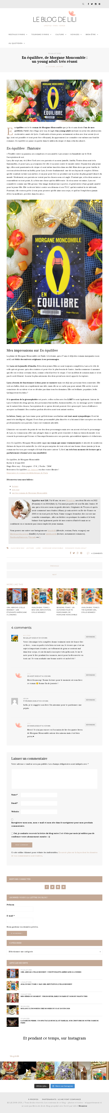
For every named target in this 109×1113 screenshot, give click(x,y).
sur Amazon (32, 469)
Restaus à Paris (17, 34)
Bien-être (91, 34)
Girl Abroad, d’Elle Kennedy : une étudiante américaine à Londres (51, 972)
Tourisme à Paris (40, 34)
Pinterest (23, 537)
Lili (29, 674)
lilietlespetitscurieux (19, 534)
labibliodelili (51, 534)
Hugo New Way (17, 548)
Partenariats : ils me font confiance (61, 1099)
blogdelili (52, 530)
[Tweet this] (74, 553)
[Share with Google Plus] (78, 553)
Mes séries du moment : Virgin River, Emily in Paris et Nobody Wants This (54, 996)
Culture (59, 34)
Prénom (10, 904)
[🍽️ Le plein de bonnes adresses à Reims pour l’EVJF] (45, 1071)
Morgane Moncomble (53, 548)
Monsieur (70, 500)
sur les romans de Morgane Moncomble (29, 493)
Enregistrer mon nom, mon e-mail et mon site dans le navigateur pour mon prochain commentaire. (52, 824)
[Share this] (70, 553)
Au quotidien (15, 43)
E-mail (11, 916)
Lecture (59, 66)
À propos (33, 1099)
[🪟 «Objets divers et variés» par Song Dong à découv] (100, 1071)
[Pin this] (82, 553)
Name (14, 794)
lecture (15, 486)
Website (15, 811)
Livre (38, 548)
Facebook (14, 537)
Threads (32, 537)
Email (14, 803)
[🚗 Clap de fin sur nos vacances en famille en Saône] (63, 1071)
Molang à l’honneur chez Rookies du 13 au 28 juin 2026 (45, 1008)
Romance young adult (75, 548)
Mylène (27, 635)
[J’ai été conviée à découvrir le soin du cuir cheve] (82, 1071)
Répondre (90, 637)
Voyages (74, 34)
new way (15, 489)
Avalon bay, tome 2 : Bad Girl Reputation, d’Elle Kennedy (46, 984)
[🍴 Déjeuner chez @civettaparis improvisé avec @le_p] (9, 1071)
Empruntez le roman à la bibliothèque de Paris (27, 473)
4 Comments (96, 553)
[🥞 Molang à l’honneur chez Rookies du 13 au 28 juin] (27, 1071)
